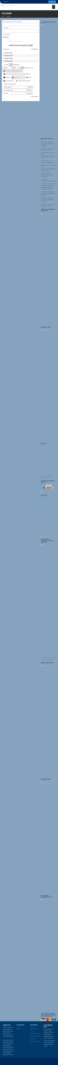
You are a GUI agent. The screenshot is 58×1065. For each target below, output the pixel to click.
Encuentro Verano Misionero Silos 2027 (47, 200)
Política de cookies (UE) (35, 1041)
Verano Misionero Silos (24, 81)
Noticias (18, 1028)
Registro (10, 40)
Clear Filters (34, 49)
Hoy (11, 64)
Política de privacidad (35, 1033)
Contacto (32, 1031)
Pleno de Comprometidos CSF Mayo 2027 (48, 194)
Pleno (29, 77)
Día (32, 68)
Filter (31, 87)
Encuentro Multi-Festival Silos (14, 71)
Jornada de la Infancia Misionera (48, 181)
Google (7, 91)
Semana (27, 68)
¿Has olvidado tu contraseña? (15, 41)
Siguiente (16, 64)
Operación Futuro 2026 (46, 150)
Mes (22, 68)
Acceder (5, 37)
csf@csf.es (5, 1)
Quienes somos (33, 1028)
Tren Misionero (10, 81)
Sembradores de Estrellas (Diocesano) (47, 175)
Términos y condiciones (35, 1036)
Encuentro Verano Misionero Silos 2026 (47, 144)
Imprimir (6, 49)
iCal (6, 94)
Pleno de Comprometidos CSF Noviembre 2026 (48, 169)
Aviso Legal (32, 1039)
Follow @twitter (44, 446)
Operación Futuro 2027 (46, 206)
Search (29, 94)
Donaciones (52, 1)
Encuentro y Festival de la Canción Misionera (18, 74)
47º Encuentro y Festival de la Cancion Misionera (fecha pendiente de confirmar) (47, 187)
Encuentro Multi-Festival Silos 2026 (47, 157)
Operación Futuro (19, 77)
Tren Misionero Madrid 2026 (47, 162)
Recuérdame (7, 34)
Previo (6, 64)
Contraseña (6, 28)
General (8, 77)
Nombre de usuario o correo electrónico (12, 21)
